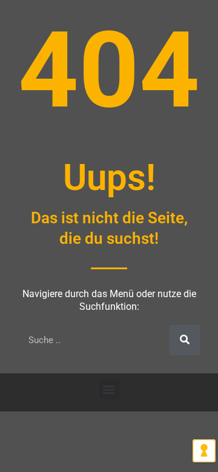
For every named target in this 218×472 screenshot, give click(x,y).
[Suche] (185, 340)
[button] (109, 389)
